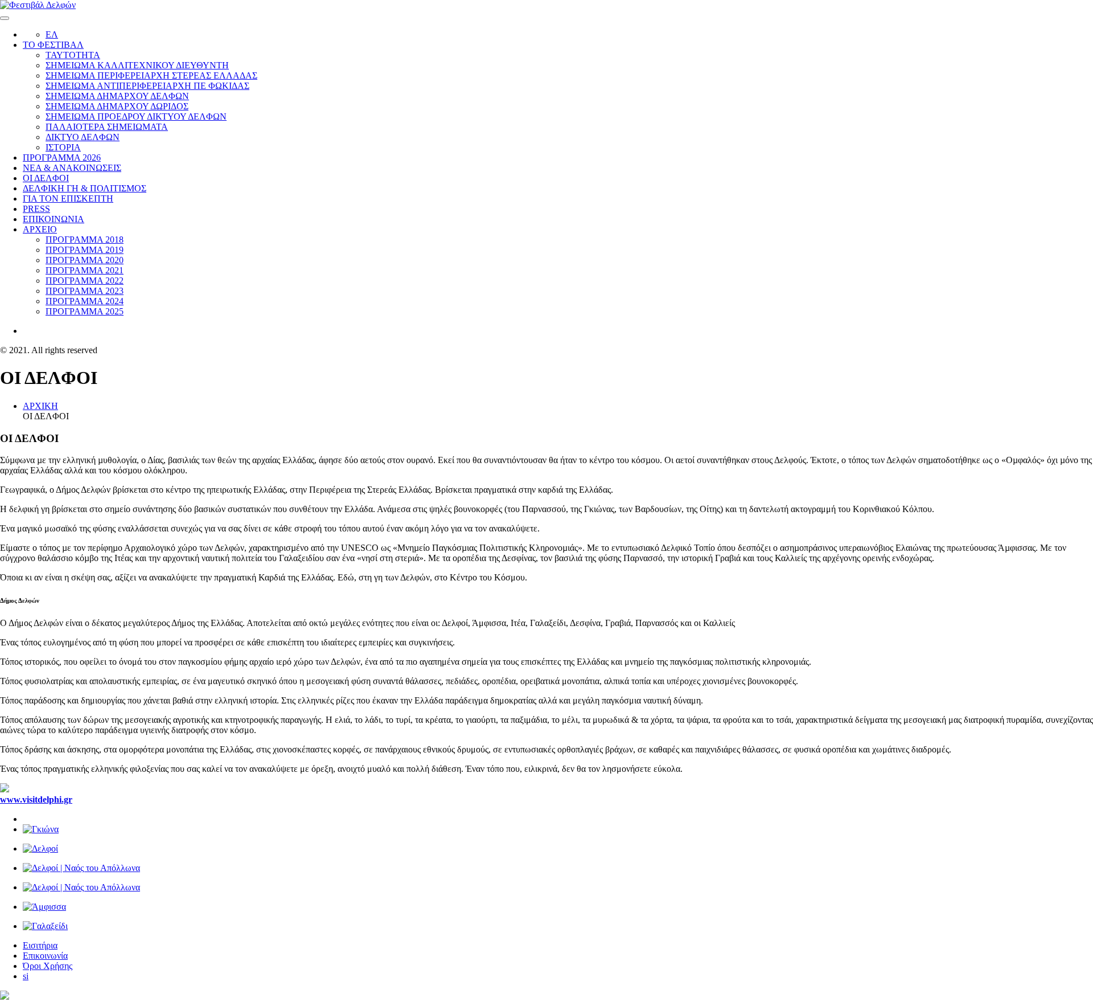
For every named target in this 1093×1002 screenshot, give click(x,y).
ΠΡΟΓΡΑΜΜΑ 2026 (62, 157)
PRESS (36, 209)
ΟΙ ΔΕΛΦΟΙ (46, 178)
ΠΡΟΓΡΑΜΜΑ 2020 (85, 260)
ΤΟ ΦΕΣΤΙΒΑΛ (53, 45)
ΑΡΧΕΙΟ (40, 229)
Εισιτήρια (40, 945)
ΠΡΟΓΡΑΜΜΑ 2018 (85, 239)
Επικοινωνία (45, 955)
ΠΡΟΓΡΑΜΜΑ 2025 (85, 311)
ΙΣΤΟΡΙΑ (63, 147)
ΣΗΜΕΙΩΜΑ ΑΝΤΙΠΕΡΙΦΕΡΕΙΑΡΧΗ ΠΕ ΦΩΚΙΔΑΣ (147, 86)
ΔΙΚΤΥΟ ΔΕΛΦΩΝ (83, 137)
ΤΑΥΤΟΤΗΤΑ (73, 55)
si (25, 976)
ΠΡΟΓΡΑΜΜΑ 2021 (85, 270)
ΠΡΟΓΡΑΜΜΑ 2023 (85, 291)
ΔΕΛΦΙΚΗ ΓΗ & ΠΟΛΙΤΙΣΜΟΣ (84, 188)
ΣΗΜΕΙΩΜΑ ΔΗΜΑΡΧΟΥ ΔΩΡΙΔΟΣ (117, 106)
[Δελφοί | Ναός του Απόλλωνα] (558, 868)
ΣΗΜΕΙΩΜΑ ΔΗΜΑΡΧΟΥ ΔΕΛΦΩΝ (117, 96)
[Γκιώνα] (558, 829)
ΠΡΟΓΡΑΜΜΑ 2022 (85, 280)
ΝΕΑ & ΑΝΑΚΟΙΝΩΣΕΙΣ (72, 168)
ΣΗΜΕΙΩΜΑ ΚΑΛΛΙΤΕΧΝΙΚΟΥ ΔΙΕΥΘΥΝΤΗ (137, 65)
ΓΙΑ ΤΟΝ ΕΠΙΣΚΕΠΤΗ (68, 198)
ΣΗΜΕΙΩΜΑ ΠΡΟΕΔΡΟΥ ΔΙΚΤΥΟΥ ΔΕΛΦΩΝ (136, 116)
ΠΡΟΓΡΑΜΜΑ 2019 (85, 250)
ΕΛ (52, 34)
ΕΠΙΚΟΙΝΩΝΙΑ (53, 219)
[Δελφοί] (558, 849)
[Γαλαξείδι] (558, 926)
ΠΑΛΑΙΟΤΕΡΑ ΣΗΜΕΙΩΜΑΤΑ (107, 127)
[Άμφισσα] (558, 907)
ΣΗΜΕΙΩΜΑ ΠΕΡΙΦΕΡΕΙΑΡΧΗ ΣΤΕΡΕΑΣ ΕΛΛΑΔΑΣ (151, 75)
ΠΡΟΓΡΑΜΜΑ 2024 (85, 301)
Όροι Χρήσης (47, 966)
